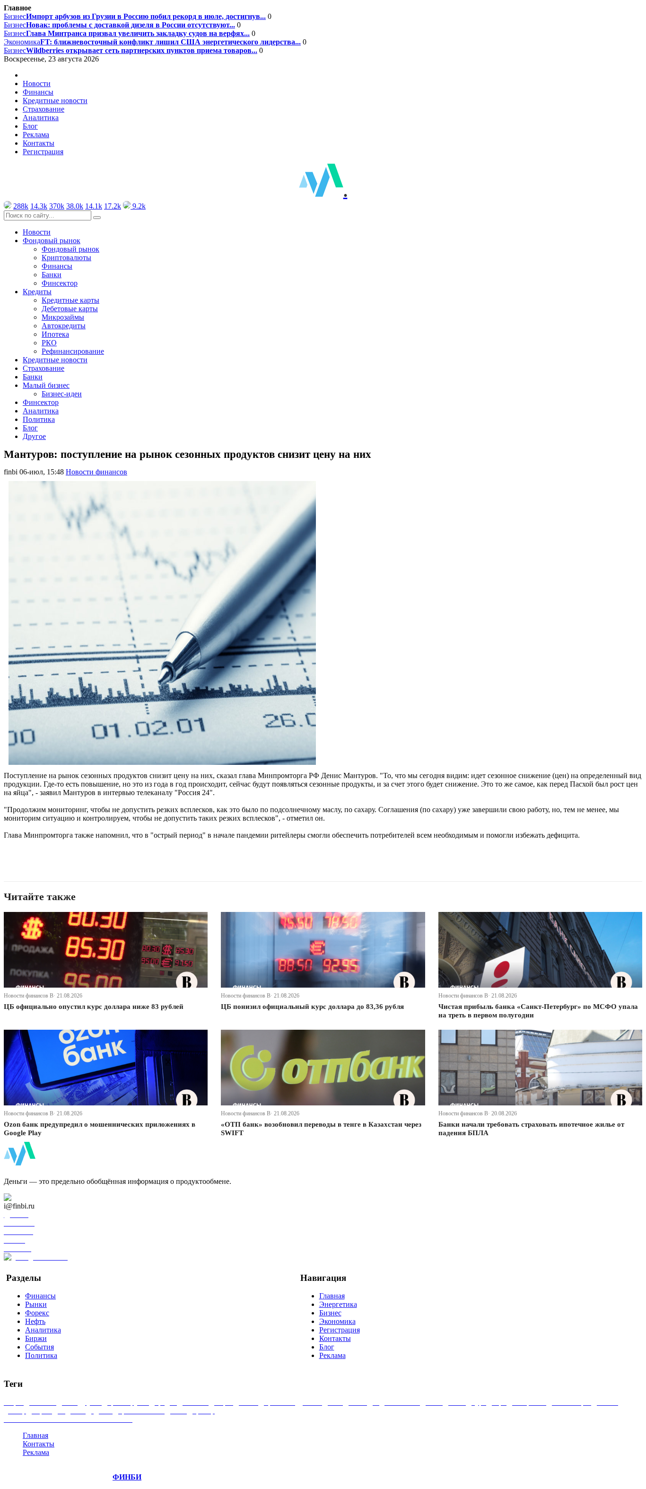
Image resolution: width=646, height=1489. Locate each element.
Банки (51, 275)
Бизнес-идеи (62, 394)
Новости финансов (96, 472)
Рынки (36, 1304)
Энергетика (338, 1304)
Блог (30, 126)
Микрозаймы (63, 317)
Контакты (38, 143)
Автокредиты (64, 326)
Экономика (152, 42)
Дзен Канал (34, 1197)
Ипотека (55, 334)
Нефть (35, 1321)
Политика (39, 419)
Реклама (36, 135)
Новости (37, 83)
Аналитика (41, 118)
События (39, 1347)
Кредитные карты (70, 300)
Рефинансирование (73, 351)
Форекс (37, 1313)
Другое (34, 436)
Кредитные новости (55, 100)
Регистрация (43, 152)
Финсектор (60, 283)
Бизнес (135, 16)
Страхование (43, 109)
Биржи (36, 1338)
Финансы (38, 92)
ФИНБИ (127, 1477)
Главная (332, 1296)
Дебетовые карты (70, 309)
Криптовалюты (66, 258)
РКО (49, 343)
